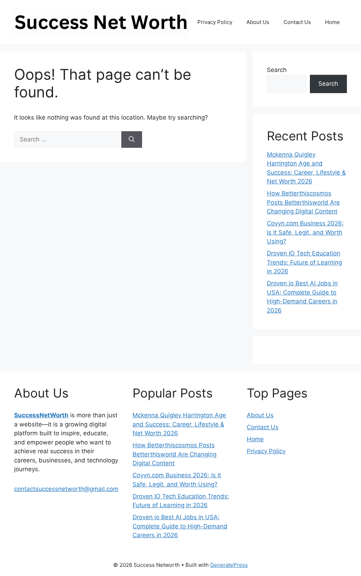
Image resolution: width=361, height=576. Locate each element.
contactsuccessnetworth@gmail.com (66, 488)
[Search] (131, 139)
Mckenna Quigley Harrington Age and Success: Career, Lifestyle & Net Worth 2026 (179, 424)
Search (277, 69)
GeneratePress (229, 565)
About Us (257, 22)
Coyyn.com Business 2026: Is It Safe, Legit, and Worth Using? (305, 232)
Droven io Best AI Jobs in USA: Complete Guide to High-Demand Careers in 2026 (180, 526)
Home (332, 22)
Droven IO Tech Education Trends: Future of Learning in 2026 (304, 262)
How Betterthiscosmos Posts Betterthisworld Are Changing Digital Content (303, 202)
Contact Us (297, 22)
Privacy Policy (214, 22)
